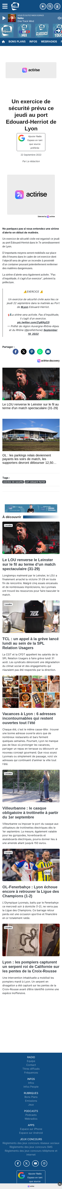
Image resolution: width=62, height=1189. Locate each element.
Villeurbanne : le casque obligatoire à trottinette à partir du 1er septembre (30, 812)
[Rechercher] (50, 6)
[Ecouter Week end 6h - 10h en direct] (31, 508)
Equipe (31, 1061)
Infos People (31, 1086)
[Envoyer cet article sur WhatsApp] (39, 353)
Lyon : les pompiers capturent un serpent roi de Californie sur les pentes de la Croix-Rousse (30, 966)
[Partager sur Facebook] (14, 353)
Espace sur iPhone (31, 1129)
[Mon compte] (57, 6)
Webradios (49, 41)
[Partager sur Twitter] (23, 353)
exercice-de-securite (13, 482)
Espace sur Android (31, 1132)
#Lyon (24, 307)
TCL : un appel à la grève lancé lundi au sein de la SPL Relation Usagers (30, 643)
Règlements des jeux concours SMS (31, 1146)
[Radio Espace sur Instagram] (44, 1163)
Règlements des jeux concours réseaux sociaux (31, 1143)
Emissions (31, 1100)
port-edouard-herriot (35, 482)
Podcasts (31, 1114)
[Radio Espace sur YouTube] (35, 1163)
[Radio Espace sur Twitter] (26, 1163)
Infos (33, 41)
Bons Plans (17, 41)
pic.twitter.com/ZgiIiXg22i (33, 322)
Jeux (31, 1104)
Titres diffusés (31, 1068)
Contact (31, 1064)
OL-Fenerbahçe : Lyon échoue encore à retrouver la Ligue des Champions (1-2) (30, 891)
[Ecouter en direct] (43, 6)
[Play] (4, 18)
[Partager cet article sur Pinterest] (31, 353)
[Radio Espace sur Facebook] (18, 1163)
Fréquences (31, 1072)
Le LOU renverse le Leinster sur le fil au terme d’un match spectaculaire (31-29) (29, 564)
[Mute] (59, 18)
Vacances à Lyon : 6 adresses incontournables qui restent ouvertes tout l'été (29, 718)
